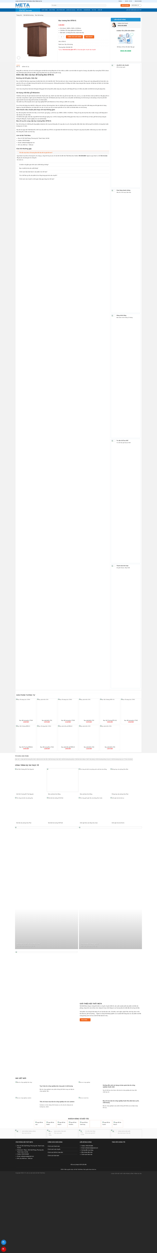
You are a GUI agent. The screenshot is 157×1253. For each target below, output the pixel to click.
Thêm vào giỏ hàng (74, 36)
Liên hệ (100, 10)
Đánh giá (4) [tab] (25, 66)
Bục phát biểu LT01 (47, 720)
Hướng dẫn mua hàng (87, 1150)
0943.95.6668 (122, 25)
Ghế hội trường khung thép (68, 759)
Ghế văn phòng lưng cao (117, 759)
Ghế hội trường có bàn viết (54, 759)
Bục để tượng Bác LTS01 (47, 747)
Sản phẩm (52, 10)
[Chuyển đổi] (17, 152)
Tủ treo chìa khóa (128, 759)
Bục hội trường (39, 15)
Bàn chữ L (18, 759)
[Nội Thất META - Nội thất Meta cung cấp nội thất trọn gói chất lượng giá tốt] (32, 5)
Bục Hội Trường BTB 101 (110, 720)
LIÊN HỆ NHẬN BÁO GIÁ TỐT (133, 10)
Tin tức (94, 10)
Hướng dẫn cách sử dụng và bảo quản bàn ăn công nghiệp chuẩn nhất (119, 1086)
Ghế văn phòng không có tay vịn (103, 759)
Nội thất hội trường (28, 15)
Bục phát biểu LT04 (110, 747)
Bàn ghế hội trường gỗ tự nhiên (29, 759)
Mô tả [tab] (18, 66)
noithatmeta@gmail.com (28, 142)
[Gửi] (105, 5)
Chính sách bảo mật (86, 1154)
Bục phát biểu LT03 (89, 747)
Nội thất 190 (69, 47)
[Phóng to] (18, 57)
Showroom (87, 10)
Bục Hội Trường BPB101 (26, 747)
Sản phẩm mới (61, 10)
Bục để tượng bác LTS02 (131, 720)
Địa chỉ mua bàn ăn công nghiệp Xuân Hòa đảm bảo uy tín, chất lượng (121, 1101)
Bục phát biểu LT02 (89, 720)
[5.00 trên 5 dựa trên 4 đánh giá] (83, 23)
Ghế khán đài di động (80, 759)
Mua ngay (89, 36)
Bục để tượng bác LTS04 (26, 720)
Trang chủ (19, 15)
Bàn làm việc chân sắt (42, 759)
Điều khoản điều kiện (86, 1152)
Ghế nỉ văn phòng (91, 759)
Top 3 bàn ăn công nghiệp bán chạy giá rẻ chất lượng (56, 1086)
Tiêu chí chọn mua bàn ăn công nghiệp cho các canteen (57, 1101)
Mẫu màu (79, 10)
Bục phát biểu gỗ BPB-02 (68, 747)
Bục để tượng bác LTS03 (68, 720)
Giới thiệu (45, 10)
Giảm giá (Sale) (70, 10)
